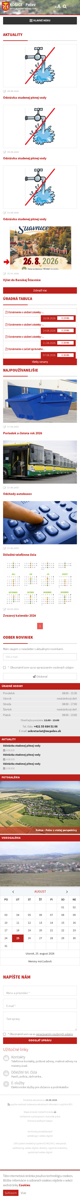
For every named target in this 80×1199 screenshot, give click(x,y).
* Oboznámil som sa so (40, 1034)
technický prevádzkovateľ (40, 1131)
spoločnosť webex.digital (40, 1152)
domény (43, 1148)
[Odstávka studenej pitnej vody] (40, 65)
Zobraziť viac (40, 290)
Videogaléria (11, 838)
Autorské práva (53, 1116)
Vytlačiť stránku (46, 1112)
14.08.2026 (13, 152)
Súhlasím (11, 1193)
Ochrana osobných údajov (40, 1120)
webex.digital (46, 1135)
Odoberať (41, 676)
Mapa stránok (30, 1112)
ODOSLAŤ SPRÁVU (40, 1040)
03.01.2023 (13, 609)
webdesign (32, 1135)
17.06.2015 (13, 427)
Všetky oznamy (40, 362)
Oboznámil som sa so (41, 667)
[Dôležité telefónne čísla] (40, 522)
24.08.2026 (13, 91)
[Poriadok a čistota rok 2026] (40, 401)
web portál (61, 1143)
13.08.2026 (13, 212)
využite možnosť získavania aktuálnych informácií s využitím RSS (41, 1104)
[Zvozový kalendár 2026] (40, 583)
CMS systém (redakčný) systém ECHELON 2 (34, 1143)
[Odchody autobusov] (40, 462)
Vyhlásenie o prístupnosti (32, 1116)
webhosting (18, 1148)
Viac (23, 1193)
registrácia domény (57, 1148)
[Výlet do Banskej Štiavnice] (40, 248)
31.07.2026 (13, 273)
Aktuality (9, 739)
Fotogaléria (11, 777)
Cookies (24, 1185)
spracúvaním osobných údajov (55, 667)
